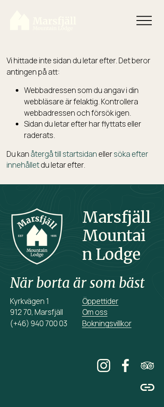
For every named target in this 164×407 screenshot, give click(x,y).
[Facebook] (126, 366)
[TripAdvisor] (147, 366)
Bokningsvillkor (107, 323)
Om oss (95, 312)
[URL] (147, 387)
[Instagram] (104, 366)
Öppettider (100, 301)
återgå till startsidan (64, 154)
